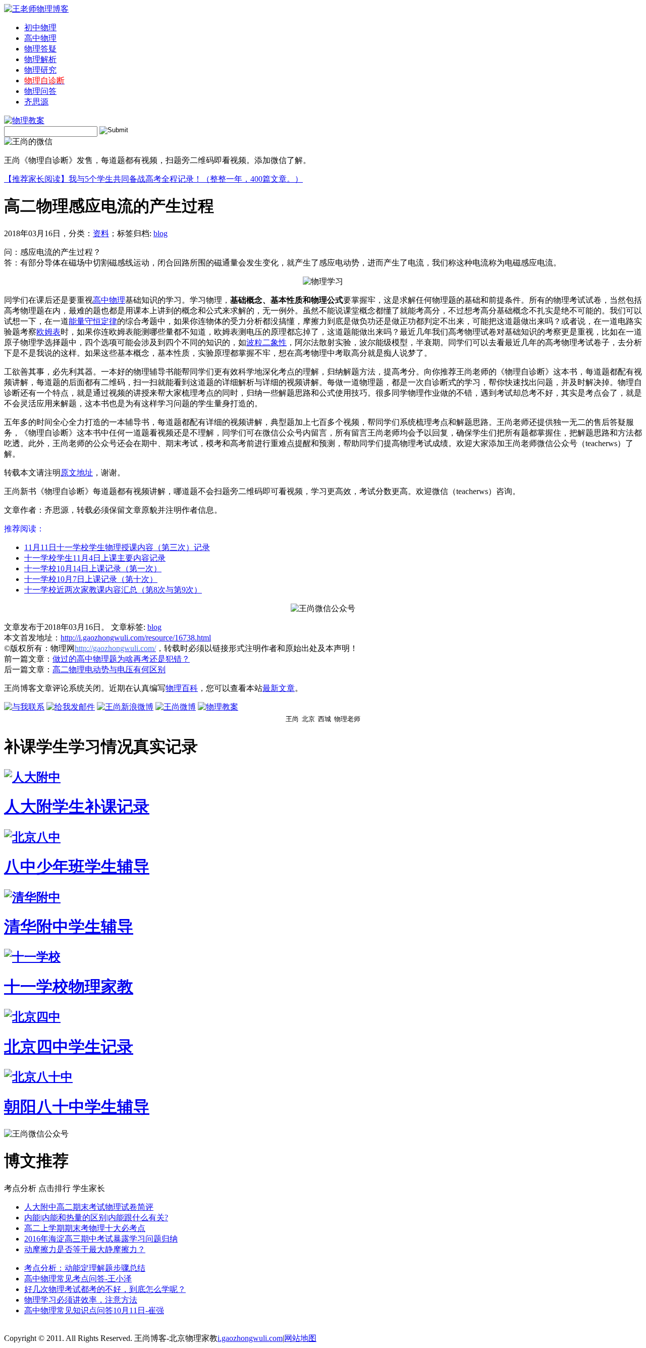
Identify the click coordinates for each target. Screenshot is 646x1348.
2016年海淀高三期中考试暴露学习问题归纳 (101, 1238)
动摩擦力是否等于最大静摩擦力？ (84, 1249)
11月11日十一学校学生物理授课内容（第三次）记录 (117, 547)
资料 (101, 233)
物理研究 (40, 70)
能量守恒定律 (93, 321)
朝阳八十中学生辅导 (76, 1107)
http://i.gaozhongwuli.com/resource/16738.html (136, 637)
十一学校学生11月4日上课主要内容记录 (95, 558)
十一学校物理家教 (68, 987)
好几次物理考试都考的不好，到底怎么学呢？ (105, 1289)
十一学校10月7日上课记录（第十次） (90, 579)
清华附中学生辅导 (68, 927)
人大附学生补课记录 (76, 806)
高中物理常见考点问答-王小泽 (78, 1278)
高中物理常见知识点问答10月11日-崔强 (94, 1310)
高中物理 (40, 38)
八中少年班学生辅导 (76, 866)
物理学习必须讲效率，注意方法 (80, 1300)
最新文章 (278, 688)
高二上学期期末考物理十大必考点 (84, 1228)
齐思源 (36, 101)
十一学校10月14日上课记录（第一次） (93, 568)
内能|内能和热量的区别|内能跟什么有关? (96, 1217)
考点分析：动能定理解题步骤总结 (84, 1268)
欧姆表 (48, 332)
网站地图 (300, 1338)
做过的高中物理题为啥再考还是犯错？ (121, 659)
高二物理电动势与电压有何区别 (109, 669)
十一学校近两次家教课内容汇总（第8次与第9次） (113, 589)
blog (160, 233)
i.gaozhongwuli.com (250, 1338)
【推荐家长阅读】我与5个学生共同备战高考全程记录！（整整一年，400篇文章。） (153, 179)
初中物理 (40, 27)
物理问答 (40, 91)
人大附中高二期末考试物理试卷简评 (88, 1207)
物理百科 (182, 688)
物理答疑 (40, 48)
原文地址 (77, 472)
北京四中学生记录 (68, 1047)
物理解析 (40, 59)
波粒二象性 (266, 342)
